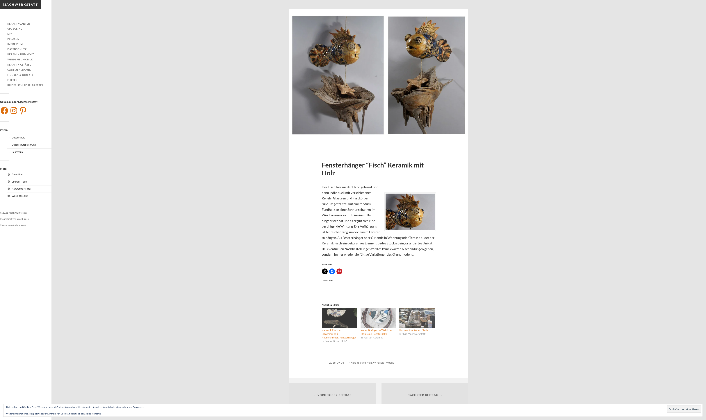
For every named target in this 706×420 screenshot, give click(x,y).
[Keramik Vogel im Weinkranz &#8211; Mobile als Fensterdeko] (378, 318)
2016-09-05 (336, 362)
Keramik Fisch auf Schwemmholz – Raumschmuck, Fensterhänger (339, 334)
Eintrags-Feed (19, 181)
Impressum (15, 44)
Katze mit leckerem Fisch (413, 330)
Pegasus (13, 38)
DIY (9, 33)
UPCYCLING (14, 28)
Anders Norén (19, 225)
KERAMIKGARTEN (18, 23)
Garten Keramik (19, 69)
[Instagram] (13, 110)
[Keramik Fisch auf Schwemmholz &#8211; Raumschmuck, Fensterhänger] (339, 318)
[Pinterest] (23, 110)
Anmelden (17, 174)
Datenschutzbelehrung (24, 144)
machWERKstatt (20, 4)
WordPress (23, 218)
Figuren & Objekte (20, 74)
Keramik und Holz (20, 54)
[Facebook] (4, 110)
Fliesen (12, 80)
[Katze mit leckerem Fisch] (416, 318)
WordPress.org (20, 195)
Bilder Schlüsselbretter (25, 85)
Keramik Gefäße (19, 64)
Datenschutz (17, 49)
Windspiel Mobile (20, 59)
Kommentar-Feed (21, 188)
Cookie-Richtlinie (92, 413)
